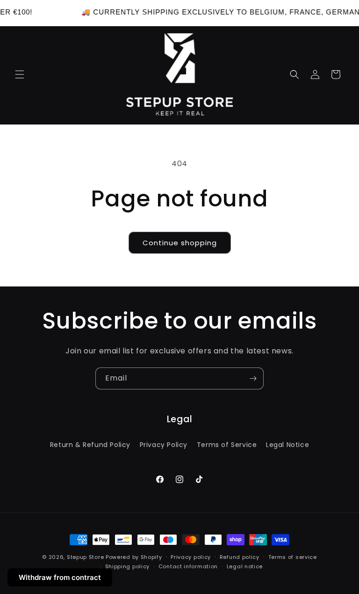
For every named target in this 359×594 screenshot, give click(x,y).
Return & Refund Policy (90, 444)
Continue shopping (180, 243)
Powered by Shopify (134, 557)
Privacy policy (191, 557)
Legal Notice (287, 444)
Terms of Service (227, 444)
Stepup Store (85, 557)
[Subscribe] (253, 378)
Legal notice (245, 566)
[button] (19, 74)
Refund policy (239, 557)
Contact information (188, 566)
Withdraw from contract (60, 577)
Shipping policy (127, 566)
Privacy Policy (163, 444)
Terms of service (292, 557)
